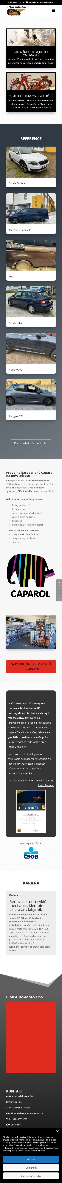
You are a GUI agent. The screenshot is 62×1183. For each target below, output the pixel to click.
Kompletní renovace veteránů (31, 96)
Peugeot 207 (16, 416)
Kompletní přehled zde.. (31, 443)
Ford (11, 276)
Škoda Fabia (16, 323)
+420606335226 (19, 1119)
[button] (57, 1131)
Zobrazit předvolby (31, 1175)
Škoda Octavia (17, 183)
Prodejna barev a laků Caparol (33, 666)
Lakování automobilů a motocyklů (31, 53)
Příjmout (31, 1159)
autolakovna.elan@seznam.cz (28, 1113)
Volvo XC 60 (15, 369)
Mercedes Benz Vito (20, 230)
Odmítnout (31, 1167)
